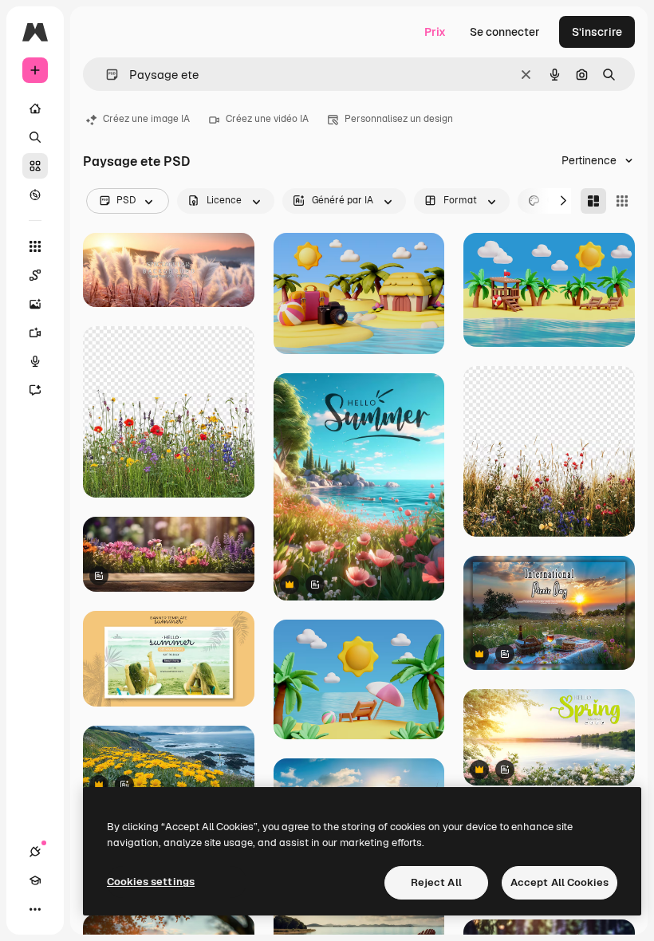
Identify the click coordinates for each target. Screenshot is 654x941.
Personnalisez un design (399, 118)
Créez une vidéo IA (267, 118)
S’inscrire (597, 32)
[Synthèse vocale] (35, 361)
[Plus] (35, 909)
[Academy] (35, 880)
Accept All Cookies (559, 882)
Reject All (436, 882)
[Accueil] (35, 108)
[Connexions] (35, 851)
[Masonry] (593, 201)
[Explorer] (35, 194)
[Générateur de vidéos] (35, 332)
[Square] (622, 201)
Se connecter (505, 32)
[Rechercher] (35, 137)
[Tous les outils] (35, 246)
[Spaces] (35, 275)
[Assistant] (35, 390)
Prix (435, 32)
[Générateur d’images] (35, 304)
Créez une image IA (146, 118)
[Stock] (35, 166)
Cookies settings (151, 881)
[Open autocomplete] (106, 75)
